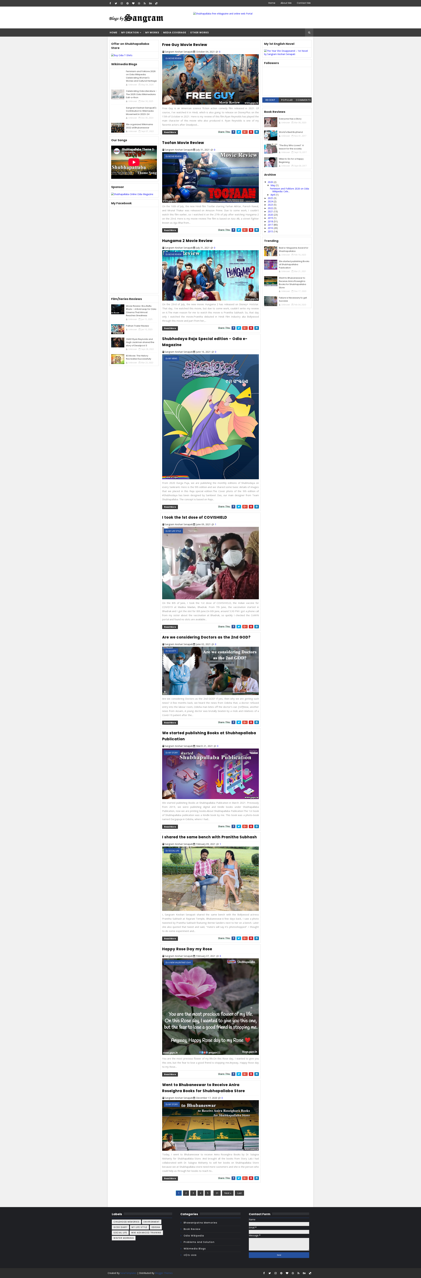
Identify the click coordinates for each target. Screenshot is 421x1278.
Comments (303, 100)
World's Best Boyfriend (291, 132)
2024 (271, 201)
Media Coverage (174, 32)
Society (172, 651)
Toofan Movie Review (183, 142)
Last (239, 1193)
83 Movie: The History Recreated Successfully (138, 357)
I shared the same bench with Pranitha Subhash (209, 837)
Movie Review (174, 58)
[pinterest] (127, 3)
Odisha (155, 1227)
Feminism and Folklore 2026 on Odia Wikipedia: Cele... (289, 190)
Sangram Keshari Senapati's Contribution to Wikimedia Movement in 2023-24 (141, 111)
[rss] (144, 3)
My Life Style (174, 531)
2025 (271, 198)
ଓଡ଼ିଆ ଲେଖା (190, 1255)
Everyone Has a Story (290, 118)
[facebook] (110, 3)
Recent (270, 100)
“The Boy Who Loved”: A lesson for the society (291, 147)
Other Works (199, 32)
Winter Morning (123, 1238)
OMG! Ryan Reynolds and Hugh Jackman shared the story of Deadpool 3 (140, 342)
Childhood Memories (126, 1221)
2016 (271, 228)
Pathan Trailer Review (137, 325)
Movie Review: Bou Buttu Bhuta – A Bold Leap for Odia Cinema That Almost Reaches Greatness (141, 310)
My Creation (130, 32)
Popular (287, 100)
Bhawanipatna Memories (200, 1222)
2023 (271, 204)
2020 (271, 214)
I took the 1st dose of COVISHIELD (194, 517)
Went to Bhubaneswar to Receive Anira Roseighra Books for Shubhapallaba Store (292, 282)
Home (271, 3)
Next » (227, 1193)
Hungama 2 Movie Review (187, 240)
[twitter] (115, 3)
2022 (271, 208)
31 (217, 1193)
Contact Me (304, 3)
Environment (152, 1221)
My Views (172, 358)
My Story (173, 752)
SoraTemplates (128, 1273)
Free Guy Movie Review (184, 44)
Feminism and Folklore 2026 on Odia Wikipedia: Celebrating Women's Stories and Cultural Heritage (141, 76)
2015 (271, 231)
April (273, 194)
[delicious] (156, 3)
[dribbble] (138, 3)
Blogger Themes (164, 1273)
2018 (271, 221)
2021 (271, 211)
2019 (271, 218)
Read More (170, 132)
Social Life (173, 850)
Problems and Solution (199, 1242)
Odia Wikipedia (194, 1235)
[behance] (150, 3)
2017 (271, 224)
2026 (271, 182)
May (273, 185)
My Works (152, 32)
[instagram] (121, 3)
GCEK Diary (120, 1227)
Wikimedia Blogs (195, 1248)
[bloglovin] (133, 3)
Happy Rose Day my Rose (187, 949)
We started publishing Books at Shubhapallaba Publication (294, 264)
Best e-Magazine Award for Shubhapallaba (293, 249)
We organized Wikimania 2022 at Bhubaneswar (139, 126)
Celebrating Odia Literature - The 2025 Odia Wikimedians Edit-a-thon (141, 94)
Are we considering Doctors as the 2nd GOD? (206, 637)
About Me (286, 3)
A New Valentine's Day (179, 962)
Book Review (192, 1229)
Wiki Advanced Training (146, 1232)
